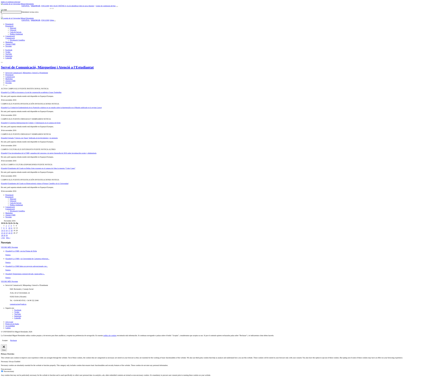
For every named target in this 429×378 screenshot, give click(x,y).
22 (4, 233)
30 (7, 235)
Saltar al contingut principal (10, 2)
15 (4, 230)
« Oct (3, 238)
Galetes (8, 328)
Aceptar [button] (5, 340)
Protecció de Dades (12, 324)
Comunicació (10, 36)
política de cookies (109, 335)
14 (2, 230)
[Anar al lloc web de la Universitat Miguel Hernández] (17, 4)
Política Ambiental (16, 34)
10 (9, 228)
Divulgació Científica (17, 40)
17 (9, 230)
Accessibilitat (10, 326)
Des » (8, 238)
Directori (13, 28)
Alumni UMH (10, 44)
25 (12, 233)
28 (2, 235)
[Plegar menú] (2, 62)
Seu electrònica (58, 6)
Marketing (9, 42)
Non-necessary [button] (6, 369)
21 (2, 233)
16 (7, 230)
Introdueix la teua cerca (30, 12)
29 (4, 235)
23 (7, 233)
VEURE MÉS (9, 247)
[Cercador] (117, 6)
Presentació (9, 24)
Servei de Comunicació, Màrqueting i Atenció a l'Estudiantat (47, 67)
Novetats (8, 46)
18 (12, 230)
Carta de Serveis (15, 32)
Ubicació (13, 30)
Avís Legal (9, 322)
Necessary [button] (4, 361)
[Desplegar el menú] (53, 8)
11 (11, 228)
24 (9, 233)
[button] (9, 26)
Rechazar (13, 340)
